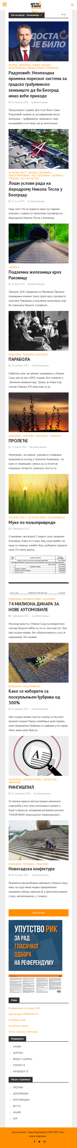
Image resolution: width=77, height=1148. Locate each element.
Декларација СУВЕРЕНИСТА (23, 1014)
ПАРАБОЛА (19, 359)
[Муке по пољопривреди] (39, 493)
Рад (34, 175)
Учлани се (19, 1065)
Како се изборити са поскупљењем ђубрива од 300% (34, 697)
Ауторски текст (18, 173)
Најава (17, 1046)
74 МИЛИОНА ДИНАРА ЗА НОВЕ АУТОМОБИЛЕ (34, 606)
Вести (16, 1106)
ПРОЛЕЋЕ (18, 441)
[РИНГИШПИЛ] (39, 755)
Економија (49, 599)
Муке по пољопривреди (32, 522)
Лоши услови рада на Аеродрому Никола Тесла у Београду (35, 189)
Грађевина (25, 65)
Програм (18, 1087)
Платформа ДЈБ (17, 1019)
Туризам (13, 178)
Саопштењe (50, 779)
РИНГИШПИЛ (21, 787)
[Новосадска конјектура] (39, 840)
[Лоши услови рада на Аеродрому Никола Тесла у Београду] (39, 148)
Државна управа (32, 599)
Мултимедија (21, 1099)
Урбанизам (52, 68)
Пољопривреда (17, 68)
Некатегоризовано (19, 175)
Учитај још (38, 912)
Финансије (15, 782)
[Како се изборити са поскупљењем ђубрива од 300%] (39, 662)
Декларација (20, 1093)
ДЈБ (15, 1118)
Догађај (18, 1052)
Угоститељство (29, 178)
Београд (13, 65)
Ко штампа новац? (18, 1025)
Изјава (36, 65)
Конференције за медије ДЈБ (24, 1008)
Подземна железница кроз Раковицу (35, 275)
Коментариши (41, 102)
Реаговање (44, 175)
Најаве (17, 1112)
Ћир (35, 11)
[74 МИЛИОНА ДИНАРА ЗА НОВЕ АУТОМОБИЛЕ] (39, 575)
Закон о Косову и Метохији (23, 1031)
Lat (43, 11)
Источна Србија (37, 517)
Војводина (15, 354)
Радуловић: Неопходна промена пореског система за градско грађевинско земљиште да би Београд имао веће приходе (38, 84)
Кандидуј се (20, 1071)
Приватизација (36, 68)
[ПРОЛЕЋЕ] (39, 412)
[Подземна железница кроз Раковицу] (39, 243)
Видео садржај (22, 1059)
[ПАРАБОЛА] (39, 330)
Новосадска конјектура (32, 869)
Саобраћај (57, 175)
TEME (63, 14)
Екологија (42, 354)
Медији (46, 65)
